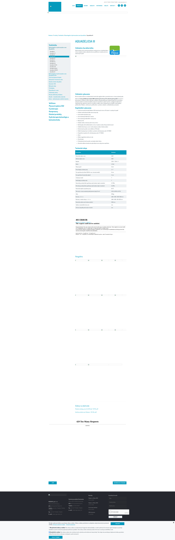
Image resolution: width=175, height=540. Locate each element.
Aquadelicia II (52, 54)
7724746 (112, 2)
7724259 (115, 2)
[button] (119, 5)
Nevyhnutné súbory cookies (57, 527)
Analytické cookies (55, 532)
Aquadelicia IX (52, 71)
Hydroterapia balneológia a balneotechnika (59, 118)
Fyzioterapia (53, 109)
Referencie (99, 5)
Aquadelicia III (52, 56)
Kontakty (112, 5)
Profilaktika (51, 88)
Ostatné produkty (55, 114)
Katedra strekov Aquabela (55, 81)
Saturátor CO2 (52, 84)
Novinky (86, 5)
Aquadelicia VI (52, 61)
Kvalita (106, 5)
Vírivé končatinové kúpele (55, 77)
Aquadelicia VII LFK (53, 65)
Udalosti (92, 5)
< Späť (52, 482)
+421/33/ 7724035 (107, 2)
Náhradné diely (52, 86)
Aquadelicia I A (52, 53)
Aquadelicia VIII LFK (53, 68)
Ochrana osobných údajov (59, 524)
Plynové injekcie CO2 (56, 106)
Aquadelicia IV (52, 58)
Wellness (52, 103)
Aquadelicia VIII (53, 66)
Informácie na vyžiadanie (120, 482)
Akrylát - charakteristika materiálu (57, 97)
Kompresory (53, 111)
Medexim (50, 35)
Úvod (73, 5)
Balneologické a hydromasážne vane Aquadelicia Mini (57, 74)
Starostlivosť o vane (54, 90)
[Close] (167, 522)
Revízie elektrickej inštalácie (55, 94)
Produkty (79, 5)
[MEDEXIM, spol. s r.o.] (55, 7)
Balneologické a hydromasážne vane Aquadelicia (75, 35)
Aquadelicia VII (52, 63)
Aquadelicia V (52, 60)
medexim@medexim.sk (122, 2)
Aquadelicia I (52, 51)
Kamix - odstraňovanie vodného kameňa (58, 99)
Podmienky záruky (53, 92)
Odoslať (115, 516)
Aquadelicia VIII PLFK (54, 70)
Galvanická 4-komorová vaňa (56, 79)
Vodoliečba (61, 35)
